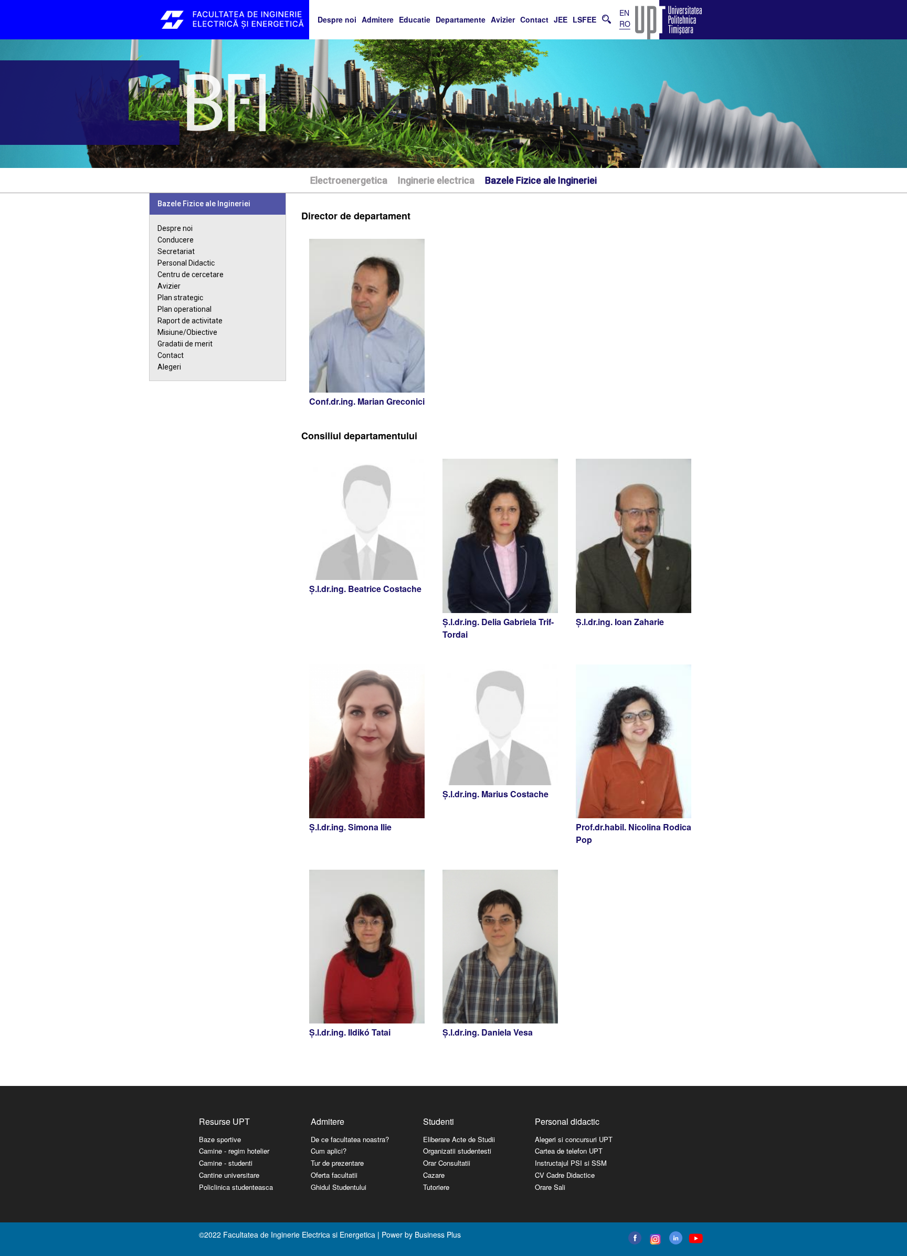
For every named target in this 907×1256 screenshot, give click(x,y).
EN (624, 12)
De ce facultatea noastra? (350, 1139)
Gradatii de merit (185, 344)
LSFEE (584, 19)
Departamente (461, 19)
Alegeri (169, 367)
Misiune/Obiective (187, 332)
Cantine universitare (229, 1175)
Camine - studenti (225, 1163)
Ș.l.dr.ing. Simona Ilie (350, 827)
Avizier (503, 19)
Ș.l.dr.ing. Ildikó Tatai (350, 1032)
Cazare (434, 1175)
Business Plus (438, 1234)
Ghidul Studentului (338, 1187)
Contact (534, 19)
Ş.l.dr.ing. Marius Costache (495, 794)
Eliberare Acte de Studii (459, 1139)
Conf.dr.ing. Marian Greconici (367, 401)
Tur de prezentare (337, 1163)
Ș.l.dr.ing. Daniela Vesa (487, 1032)
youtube (695, 1238)
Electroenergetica (348, 180)
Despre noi (337, 19)
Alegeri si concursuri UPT (574, 1139)
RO (624, 23)
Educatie (414, 19)
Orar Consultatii (446, 1163)
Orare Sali (550, 1187)
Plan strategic (180, 297)
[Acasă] (233, 19)
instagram (654, 1239)
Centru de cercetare (190, 274)
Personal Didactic (186, 263)
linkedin (675, 1237)
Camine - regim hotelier (234, 1151)
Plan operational (184, 309)
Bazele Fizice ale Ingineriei (541, 180)
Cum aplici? (328, 1151)
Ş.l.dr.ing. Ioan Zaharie (620, 622)
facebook (634, 1237)
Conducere (175, 240)
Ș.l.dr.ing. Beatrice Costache (365, 589)
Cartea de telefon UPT (569, 1151)
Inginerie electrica (436, 180)
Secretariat (176, 251)
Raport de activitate (190, 320)
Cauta (606, 19)
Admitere (378, 19)
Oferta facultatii (334, 1175)
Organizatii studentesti (457, 1151)
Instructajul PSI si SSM (571, 1163)
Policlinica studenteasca (236, 1187)
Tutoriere (436, 1187)
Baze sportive (220, 1139)
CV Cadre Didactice (565, 1175)
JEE (560, 19)
